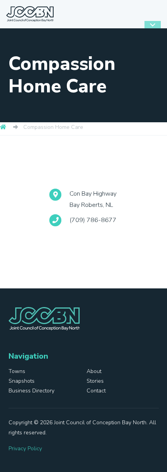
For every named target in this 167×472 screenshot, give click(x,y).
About (94, 371)
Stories (95, 381)
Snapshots (22, 381)
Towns (17, 371)
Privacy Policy (25, 448)
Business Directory (31, 390)
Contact (96, 390)
